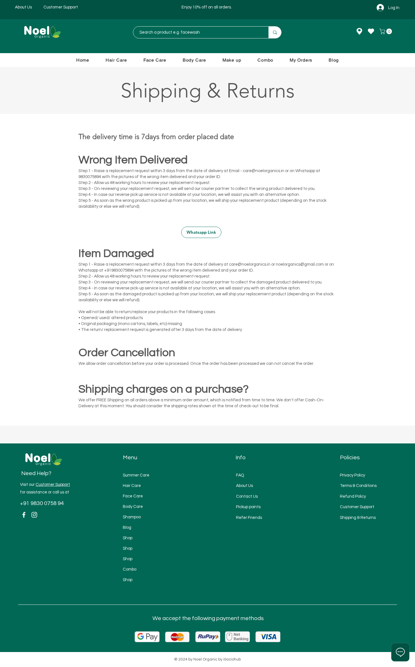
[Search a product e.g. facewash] (274, 32)
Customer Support (53, 484)
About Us (244, 486)
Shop (127, 538)
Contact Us (247, 496)
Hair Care (132, 486)
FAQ (240, 475)
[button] (386, 31)
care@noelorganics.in (263, 171)
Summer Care (136, 475)
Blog (127, 527)
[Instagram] (34, 515)
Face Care (133, 496)
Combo (129, 569)
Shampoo (132, 517)
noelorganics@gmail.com (300, 264)
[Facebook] (24, 515)
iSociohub (232, 659)
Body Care (133, 506)
